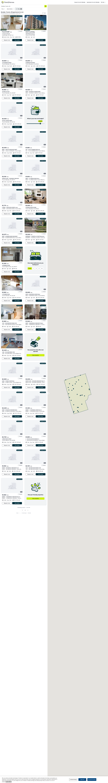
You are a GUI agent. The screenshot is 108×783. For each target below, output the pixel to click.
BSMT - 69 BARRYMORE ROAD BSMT (10, 236)
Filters (19, 8)
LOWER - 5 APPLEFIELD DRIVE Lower (10, 207)
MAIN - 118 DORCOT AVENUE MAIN (33, 91)
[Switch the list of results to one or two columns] (48, 393)
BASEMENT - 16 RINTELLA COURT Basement (35, 236)
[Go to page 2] (28, 510)
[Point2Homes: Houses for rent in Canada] (8, 2)
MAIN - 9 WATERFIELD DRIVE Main (33, 294)
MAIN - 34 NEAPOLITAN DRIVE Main (9, 410)
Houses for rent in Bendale (79, 2)
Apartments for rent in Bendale (93, 2)
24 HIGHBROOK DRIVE (6, 62)
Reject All (82, 779)
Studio (29, 268)
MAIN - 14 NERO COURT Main (8, 381)
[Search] (45, 6)
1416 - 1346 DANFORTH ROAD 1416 (9, 323)
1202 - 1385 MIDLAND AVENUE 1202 (33, 467)
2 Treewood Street (6, 33)
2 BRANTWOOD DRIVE (6, 438)
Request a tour (7, 40)
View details (17, 40)
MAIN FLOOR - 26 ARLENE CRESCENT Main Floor (35, 381)
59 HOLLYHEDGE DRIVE (7, 120)
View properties (35, 355)
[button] (68, 393)
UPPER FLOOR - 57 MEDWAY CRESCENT (10, 178)
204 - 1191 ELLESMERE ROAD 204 (33, 149)
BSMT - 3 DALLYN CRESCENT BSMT (9, 149)
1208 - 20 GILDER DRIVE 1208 (8, 352)
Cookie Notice (8, 781)
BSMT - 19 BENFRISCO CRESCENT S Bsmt (34, 323)
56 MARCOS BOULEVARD (31, 207)
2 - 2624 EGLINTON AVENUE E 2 (32, 438)
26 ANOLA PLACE (6, 91)
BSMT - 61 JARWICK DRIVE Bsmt (32, 178)
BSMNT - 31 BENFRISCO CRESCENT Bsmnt (11, 496)
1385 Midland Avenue (30, 33)
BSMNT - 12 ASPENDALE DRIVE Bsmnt (34, 410)
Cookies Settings (73, 779)
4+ (42, 268)
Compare (20, 31)
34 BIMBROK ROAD (6, 265)
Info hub (102, 2)
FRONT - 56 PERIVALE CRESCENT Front (10, 467)
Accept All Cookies (92, 779)
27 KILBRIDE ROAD (6, 294)
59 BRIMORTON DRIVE (30, 62)
